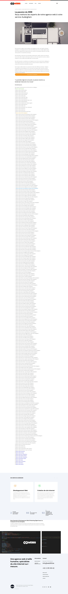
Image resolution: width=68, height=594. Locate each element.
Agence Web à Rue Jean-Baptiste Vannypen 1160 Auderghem (27, 188)
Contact (39, 3)
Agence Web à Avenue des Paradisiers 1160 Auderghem (26, 208)
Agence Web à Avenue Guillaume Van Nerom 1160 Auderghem (27, 213)
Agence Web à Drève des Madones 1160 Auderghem (25, 275)
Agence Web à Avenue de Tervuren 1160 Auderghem (25, 394)
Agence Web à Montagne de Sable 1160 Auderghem (25, 428)
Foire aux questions (46, 576)
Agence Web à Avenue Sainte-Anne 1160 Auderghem (25, 260)
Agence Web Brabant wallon (21, 458)
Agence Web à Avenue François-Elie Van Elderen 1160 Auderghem (28, 192)
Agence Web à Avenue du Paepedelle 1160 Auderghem (26, 148)
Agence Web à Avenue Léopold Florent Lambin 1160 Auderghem (27, 408)
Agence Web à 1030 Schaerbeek (22, 93)
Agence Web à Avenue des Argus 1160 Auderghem (25, 198)
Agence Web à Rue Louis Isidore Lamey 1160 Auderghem (26, 432)
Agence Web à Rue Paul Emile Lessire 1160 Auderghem (25, 270)
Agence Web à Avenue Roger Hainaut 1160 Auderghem (25, 415)
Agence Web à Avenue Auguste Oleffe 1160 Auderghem (26, 195)
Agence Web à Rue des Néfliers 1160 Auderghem (24, 337)
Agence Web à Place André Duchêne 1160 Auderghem (25, 420)
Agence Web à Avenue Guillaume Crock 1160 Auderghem (26, 168)
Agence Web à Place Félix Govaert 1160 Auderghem (25, 203)
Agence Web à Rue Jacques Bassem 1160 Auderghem (25, 240)
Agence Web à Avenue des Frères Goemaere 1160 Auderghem (27, 120)
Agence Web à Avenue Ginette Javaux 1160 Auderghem (26, 248)
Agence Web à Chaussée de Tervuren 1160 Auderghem (26, 165)
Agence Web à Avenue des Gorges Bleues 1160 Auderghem (26, 422)
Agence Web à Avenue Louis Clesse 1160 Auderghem (25, 304)
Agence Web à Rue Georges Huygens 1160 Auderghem (26, 258)
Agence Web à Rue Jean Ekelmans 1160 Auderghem (25, 172)
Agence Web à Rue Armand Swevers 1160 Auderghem (25, 178)
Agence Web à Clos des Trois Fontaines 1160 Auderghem (26, 320)
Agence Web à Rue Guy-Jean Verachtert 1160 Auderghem (26, 371)
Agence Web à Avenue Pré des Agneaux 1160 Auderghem (26, 114)
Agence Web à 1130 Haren (20, 108)
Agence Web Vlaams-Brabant (21, 455)
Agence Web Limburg (20, 452)
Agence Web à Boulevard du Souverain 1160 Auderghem (26, 179)
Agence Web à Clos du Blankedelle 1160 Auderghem (25, 387)
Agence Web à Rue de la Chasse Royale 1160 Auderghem (26, 299)
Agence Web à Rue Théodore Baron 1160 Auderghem (25, 226)
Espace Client (45, 572)
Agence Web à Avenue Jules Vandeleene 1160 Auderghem (26, 427)
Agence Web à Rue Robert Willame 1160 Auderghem (25, 138)
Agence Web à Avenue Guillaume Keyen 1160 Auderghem (26, 124)
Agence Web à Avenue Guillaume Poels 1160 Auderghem (26, 323)
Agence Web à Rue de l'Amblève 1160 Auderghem (25, 135)
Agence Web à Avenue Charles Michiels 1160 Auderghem (26, 314)
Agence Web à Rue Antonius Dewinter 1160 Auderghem (26, 167)
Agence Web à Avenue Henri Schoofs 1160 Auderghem (25, 411)
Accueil (26, 3)
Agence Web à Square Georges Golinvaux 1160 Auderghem (26, 353)
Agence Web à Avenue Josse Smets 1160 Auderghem (25, 265)
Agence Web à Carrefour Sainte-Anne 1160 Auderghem (26, 442)
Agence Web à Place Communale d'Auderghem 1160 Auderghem (27, 277)
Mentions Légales (37, 561)
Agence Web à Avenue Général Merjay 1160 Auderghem (26, 218)
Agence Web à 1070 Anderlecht (21, 98)
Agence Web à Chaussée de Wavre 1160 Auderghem (25, 118)
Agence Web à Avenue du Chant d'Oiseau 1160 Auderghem (26, 228)
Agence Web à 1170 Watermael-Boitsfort (23, 444)
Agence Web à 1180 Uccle (20, 445)
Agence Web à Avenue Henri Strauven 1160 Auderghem (26, 283)
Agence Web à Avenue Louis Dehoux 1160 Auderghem (25, 438)
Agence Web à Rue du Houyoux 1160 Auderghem (24, 336)
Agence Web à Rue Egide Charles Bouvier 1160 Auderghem (26, 397)
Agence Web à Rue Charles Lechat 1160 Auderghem (25, 273)
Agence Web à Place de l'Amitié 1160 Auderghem (24, 356)
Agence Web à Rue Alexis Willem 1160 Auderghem (25, 373)
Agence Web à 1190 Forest (20, 447)
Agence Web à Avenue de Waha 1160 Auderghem (25, 380)
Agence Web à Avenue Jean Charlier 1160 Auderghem (25, 440)
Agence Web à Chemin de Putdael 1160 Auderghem (25, 378)
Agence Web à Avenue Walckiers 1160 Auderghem (25, 205)
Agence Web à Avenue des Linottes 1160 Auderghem (25, 388)
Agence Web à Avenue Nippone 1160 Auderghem (24, 418)
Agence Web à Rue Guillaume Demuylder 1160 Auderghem (26, 171)
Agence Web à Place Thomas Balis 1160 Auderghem (25, 417)
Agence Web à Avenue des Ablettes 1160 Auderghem (25, 142)
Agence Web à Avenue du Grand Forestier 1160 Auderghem (26, 151)
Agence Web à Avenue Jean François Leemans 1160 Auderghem (27, 202)
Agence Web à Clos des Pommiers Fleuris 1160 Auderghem (26, 293)
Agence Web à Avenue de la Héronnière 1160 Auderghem (26, 407)
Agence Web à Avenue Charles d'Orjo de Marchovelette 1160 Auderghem (29, 435)
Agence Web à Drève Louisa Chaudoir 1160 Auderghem (26, 253)
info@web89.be (48, 563)
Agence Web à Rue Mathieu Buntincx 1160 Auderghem (25, 158)
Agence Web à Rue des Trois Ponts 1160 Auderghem (25, 216)
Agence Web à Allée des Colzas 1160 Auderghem (24, 182)
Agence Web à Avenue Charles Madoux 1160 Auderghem (26, 145)
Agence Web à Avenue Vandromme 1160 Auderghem (25, 175)
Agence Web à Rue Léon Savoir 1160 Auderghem (24, 390)
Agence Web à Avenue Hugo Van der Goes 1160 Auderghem (26, 130)
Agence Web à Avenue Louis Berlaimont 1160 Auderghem (26, 331)
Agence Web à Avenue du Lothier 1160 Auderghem (25, 437)
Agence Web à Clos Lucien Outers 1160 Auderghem (25, 297)
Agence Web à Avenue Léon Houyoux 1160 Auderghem (26, 132)
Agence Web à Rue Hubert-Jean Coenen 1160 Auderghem (26, 361)
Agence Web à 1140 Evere (20, 110)
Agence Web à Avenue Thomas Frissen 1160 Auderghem (26, 377)
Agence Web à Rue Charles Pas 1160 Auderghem (24, 121)
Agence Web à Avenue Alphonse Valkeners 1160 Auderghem (26, 309)
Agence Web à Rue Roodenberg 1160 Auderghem (24, 290)
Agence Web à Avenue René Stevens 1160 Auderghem (25, 212)
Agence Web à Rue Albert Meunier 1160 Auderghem (25, 159)
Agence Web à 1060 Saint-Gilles (22, 97)
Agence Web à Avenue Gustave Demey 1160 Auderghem (26, 294)
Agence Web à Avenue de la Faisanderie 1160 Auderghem (26, 441)
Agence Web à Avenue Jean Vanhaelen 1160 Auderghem (26, 157)
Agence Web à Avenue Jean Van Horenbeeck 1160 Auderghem (27, 231)
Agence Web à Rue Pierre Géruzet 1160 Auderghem (25, 233)
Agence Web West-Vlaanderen (21, 457)
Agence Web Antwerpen (20, 451)
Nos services (31, 3)
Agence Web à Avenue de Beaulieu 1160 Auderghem (25, 346)
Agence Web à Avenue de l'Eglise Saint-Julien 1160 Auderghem (27, 333)
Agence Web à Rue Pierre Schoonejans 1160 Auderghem (26, 249)
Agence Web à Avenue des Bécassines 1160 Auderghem (26, 206)
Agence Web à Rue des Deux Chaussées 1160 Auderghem (26, 279)
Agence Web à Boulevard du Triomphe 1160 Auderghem (26, 162)
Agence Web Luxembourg (20, 461)
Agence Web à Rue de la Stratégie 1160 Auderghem (25, 307)
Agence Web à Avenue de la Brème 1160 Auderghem (25, 152)
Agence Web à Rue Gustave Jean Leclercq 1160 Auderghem (26, 147)
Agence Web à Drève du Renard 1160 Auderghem (24, 370)
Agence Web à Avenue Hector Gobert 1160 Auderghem (26, 391)
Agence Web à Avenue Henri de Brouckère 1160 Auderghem (26, 127)
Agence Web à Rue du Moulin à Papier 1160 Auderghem (26, 191)
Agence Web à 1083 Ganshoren (21, 104)
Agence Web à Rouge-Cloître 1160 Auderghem (24, 367)
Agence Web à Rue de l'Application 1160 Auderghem (25, 267)
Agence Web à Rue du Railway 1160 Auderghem (24, 286)
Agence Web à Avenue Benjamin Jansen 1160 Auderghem (26, 149)
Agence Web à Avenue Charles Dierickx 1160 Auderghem (26, 296)
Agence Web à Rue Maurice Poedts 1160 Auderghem (25, 322)
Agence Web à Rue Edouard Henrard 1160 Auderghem (25, 115)
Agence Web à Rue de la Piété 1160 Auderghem (24, 324)
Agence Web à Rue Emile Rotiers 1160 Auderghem (25, 215)
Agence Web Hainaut (19, 464)
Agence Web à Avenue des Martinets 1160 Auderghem (25, 209)
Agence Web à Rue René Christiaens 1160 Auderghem (25, 189)
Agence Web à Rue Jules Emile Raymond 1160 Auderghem (26, 238)
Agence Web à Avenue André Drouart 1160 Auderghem (26, 259)
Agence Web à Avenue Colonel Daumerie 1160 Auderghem (26, 176)
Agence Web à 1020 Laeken (21, 91)
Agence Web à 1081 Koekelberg (21, 101)
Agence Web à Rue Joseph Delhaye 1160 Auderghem (25, 292)
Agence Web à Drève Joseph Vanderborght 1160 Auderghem (27, 381)
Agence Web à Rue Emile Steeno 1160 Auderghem (25, 341)
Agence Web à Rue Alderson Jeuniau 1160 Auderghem (25, 405)
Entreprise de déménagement (14, 588)
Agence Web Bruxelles (20, 88)
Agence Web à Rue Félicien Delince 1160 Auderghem (25, 330)
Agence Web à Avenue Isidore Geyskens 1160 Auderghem (26, 164)
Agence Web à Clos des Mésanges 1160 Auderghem (25, 154)
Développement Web (20, 490)
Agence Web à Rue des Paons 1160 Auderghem (24, 364)
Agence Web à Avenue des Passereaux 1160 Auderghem (26, 306)
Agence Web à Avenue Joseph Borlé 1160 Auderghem (25, 363)
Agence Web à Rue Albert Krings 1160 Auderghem (25, 386)
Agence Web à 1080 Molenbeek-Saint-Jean (24, 100)
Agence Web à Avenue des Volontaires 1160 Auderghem (26, 144)
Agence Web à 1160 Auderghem (21, 112)
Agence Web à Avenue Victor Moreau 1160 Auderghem (26, 339)
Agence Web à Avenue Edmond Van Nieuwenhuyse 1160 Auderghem (28, 368)
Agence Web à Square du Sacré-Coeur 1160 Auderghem (26, 421)
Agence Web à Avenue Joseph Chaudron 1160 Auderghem (26, 266)
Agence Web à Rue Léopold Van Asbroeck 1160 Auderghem (26, 431)
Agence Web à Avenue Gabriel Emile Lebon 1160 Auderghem (27, 196)
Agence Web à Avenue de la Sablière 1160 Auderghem (25, 317)
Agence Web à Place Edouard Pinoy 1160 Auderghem (25, 239)
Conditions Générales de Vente (38, 563)
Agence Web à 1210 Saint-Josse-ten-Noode (24, 450)
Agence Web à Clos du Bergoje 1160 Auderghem (24, 255)
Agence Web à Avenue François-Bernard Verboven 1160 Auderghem (28, 250)
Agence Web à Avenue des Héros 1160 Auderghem (25, 125)
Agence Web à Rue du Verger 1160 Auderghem (24, 201)
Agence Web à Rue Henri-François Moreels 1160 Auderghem (26, 434)
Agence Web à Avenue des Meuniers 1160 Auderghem (25, 117)
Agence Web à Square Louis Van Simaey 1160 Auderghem (26, 425)
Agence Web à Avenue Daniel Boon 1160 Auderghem (25, 174)
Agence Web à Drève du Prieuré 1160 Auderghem (25, 400)
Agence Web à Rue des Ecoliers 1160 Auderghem (24, 282)
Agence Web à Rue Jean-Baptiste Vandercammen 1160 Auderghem (28, 350)
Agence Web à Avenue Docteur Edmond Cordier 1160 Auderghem (27, 366)
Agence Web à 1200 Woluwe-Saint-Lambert (24, 448)
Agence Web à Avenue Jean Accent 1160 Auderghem (25, 395)
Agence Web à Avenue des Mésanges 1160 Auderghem (26, 256)
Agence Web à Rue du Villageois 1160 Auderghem (25, 252)
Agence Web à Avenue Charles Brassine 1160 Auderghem (26, 376)
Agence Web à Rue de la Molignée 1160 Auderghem (25, 263)
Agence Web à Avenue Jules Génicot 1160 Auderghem (25, 287)
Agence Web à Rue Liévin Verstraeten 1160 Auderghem (26, 134)
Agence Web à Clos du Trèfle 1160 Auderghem (24, 340)
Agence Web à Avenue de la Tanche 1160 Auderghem (25, 289)
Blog (35, 3)
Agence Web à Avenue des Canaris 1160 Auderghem (25, 236)
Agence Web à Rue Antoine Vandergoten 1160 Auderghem (26, 393)
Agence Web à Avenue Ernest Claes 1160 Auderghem (25, 229)
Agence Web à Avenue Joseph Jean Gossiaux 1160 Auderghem (27, 358)
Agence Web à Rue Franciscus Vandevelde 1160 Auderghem (26, 312)
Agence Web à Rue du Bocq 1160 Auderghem (24, 334)
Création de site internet (46, 490)
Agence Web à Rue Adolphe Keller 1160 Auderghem (25, 262)
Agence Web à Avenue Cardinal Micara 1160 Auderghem (26, 327)
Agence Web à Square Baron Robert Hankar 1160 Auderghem (27, 404)
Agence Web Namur (19, 462)
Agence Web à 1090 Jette (20, 105)
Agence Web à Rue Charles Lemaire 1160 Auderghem (25, 211)
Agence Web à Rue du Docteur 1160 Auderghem (24, 181)
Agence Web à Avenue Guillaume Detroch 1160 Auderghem (26, 319)
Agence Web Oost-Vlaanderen (21, 454)
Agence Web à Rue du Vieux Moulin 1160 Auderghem (25, 137)
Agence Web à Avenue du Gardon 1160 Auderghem (25, 245)
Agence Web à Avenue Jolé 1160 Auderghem (24, 276)
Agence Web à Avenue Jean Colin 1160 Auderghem (25, 302)
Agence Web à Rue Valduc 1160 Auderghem (23, 141)
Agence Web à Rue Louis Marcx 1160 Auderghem (24, 219)
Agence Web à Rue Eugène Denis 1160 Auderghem (25, 300)
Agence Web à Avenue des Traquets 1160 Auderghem (25, 243)
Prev (54, 478)
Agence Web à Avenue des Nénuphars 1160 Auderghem (26, 246)
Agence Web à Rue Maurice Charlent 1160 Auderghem (25, 122)
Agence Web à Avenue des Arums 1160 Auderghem (25, 232)
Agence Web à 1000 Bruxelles (21, 90)
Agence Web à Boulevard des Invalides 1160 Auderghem (26, 194)
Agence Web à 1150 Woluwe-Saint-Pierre (23, 111)
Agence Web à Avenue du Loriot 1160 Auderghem (25, 383)
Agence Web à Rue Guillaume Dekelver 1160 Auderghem (26, 303)
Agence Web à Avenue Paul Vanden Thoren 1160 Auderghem (27, 185)
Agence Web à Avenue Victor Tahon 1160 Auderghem (25, 326)
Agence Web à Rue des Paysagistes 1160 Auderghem (25, 131)
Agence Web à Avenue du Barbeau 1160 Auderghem (25, 199)
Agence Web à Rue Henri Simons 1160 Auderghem (25, 374)
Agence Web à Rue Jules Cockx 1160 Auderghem (24, 398)
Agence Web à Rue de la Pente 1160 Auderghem (24, 313)
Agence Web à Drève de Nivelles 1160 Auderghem (25, 414)
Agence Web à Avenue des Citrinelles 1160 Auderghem (26, 184)
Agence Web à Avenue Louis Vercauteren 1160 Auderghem (26, 343)
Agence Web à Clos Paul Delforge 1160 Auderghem (25, 401)
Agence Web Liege (19, 459)
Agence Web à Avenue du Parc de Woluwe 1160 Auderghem (26, 285)
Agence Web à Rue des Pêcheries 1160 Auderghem (25, 360)
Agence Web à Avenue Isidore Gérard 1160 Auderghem (26, 128)
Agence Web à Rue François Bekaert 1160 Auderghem (25, 347)
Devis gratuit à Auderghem (32, 74)
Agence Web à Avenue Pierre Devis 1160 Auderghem (25, 280)
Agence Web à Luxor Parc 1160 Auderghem (23, 272)
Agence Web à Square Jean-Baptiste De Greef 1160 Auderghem (27, 403)
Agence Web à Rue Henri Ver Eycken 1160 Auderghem (25, 310)
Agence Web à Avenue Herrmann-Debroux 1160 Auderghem (26, 351)
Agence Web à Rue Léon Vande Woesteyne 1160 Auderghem (27, 357)
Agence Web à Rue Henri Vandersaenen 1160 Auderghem (26, 344)
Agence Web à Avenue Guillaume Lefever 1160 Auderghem (26, 186)
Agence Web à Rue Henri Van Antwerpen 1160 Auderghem (26, 410)
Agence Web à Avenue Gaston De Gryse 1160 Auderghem (26, 329)
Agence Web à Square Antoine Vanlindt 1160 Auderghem (26, 235)
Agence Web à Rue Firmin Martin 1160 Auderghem (25, 384)
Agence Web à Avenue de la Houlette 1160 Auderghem (26, 169)
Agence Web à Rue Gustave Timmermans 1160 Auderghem (26, 349)
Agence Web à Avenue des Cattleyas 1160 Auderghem (25, 413)
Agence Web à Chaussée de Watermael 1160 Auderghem (26, 222)
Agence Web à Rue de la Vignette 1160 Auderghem (25, 139)
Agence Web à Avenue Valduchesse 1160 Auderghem (25, 424)
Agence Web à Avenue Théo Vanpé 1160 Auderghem (25, 161)
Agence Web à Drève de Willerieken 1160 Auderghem (25, 225)
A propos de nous (45, 574)
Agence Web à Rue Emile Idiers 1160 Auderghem (24, 316)
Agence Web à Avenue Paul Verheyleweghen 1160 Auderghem (27, 155)
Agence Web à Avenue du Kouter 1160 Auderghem (25, 221)
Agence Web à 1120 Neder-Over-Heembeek (24, 107)
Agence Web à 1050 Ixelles (21, 95)
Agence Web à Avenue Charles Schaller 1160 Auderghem (26, 223)
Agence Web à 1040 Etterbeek (21, 94)
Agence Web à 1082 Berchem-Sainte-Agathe (24, 103)
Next (57, 478)
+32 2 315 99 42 (48, 568)
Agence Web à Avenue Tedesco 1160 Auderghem (25, 242)
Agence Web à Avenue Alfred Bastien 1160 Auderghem (25, 354)
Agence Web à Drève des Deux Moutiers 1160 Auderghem (26, 430)
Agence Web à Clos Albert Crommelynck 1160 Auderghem (26, 269)
